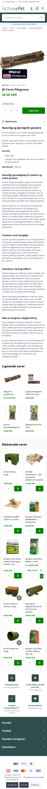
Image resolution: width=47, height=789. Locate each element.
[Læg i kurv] (18, 488)
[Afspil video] (19, 597)
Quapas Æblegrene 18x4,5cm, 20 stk (33, 392)
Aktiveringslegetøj (35, 28)
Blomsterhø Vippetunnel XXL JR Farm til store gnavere (33, 608)
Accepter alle (12, 785)
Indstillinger (35, 785)
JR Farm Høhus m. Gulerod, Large (11, 605)
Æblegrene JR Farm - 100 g (34, 425)
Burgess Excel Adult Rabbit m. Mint (33, 560)
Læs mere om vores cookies (33, 777)
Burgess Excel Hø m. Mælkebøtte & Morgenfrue (33, 519)
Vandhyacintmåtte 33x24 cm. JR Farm (11, 518)
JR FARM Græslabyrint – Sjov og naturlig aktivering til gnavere (34, 476)
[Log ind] (31, 8)
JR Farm (5, 85)
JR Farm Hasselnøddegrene (12, 425)
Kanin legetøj (21, 28)
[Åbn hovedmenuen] (42, 8)
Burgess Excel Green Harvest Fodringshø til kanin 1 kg (12, 561)
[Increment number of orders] (17, 110)
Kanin (12, 28)
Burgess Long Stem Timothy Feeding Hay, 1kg (33, 651)
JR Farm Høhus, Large (10, 473)
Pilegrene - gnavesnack (9, 392)
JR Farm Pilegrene (8, 30)
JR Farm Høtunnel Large (11, 649)
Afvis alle (24, 785)
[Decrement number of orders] (6, 110)
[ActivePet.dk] (13, 8)
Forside (4, 28)
